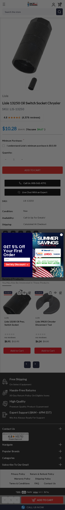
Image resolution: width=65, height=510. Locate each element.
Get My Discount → (17, 264)
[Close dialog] (61, 234)
